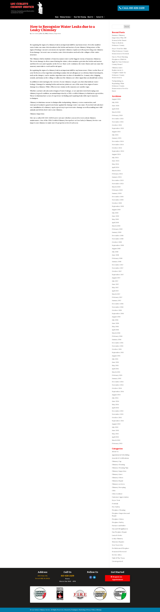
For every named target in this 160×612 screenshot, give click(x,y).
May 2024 (115, 164)
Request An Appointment (117, 578)
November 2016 (117, 307)
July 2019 (115, 213)
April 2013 (115, 437)
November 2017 (117, 268)
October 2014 (117, 388)
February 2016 (117, 336)
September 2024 (118, 151)
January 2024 (116, 177)
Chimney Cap (116, 461)
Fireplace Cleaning (118, 510)
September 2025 (118, 128)
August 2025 (116, 132)
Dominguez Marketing (78, 610)
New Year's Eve (117, 545)
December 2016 (117, 304)
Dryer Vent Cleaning (80, 17)
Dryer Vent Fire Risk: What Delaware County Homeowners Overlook (120, 51)
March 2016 (116, 333)
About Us (90, 17)
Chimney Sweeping (119, 487)
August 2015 (116, 356)
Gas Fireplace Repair (119, 532)
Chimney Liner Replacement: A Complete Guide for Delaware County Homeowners (119, 73)
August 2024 (116, 154)
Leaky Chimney (117, 538)
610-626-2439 (67, 575)
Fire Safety (116, 507)
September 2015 (118, 352)
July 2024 (115, 157)
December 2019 (117, 196)
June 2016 (115, 323)
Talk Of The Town (118, 558)
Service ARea (116, 555)
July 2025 (115, 135)
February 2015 (117, 375)
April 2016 (115, 330)
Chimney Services (65, 17)
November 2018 (117, 239)
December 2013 (117, 411)
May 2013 (115, 434)
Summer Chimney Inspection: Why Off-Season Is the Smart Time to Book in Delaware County (119, 40)
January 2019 (116, 232)
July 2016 (115, 320)
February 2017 (117, 297)
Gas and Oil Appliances (120, 529)
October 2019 (117, 203)
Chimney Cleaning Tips (120, 468)
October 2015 (117, 349)
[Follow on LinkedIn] (94, 577)
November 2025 (118, 122)
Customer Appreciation (120, 497)
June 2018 (115, 255)
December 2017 (117, 265)
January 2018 (116, 261)
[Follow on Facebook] (90, 577)
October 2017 (117, 271)
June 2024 (115, 161)
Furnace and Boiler (119, 525)
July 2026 (115, 102)
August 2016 (116, 317)
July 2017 (115, 281)
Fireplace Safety (118, 522)
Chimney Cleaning (118, 464)
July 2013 (115, 427)
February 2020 (117, 190)
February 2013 (117, 443)
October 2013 (117, 417)
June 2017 (115, 284)
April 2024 (115, 167)
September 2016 (118, 313)
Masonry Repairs (118, 542)
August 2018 (116, 248)
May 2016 (115, 326)
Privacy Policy (90, 610)
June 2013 (115, 430)
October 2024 (117, 148)
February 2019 (117, 229)
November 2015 (117, 346)
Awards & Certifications (120, 458)
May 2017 (115, 287)
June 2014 (115, 401)
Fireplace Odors (118, 519)
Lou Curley (35, 33)
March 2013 (116, 440)
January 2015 (116, 378)
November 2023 (118, 183)
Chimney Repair (117, 481)
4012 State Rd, (43, 576)
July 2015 (115, 359)
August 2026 (116, 99)
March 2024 (116, 170)
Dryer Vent (116, 500)
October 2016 (117, 310)
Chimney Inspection (55, 33)
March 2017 (116, 294)
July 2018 (115, 252)
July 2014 (115, 398)
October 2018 (117, 242)
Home (57, 17)
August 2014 (116, 395)
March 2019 (116, 226)
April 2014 (115, 408)
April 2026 (115, 109)
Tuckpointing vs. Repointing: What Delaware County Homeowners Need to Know (120, 86)
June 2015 (115, 362)
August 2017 (116, 278)
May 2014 (115, 404)
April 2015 (115, 369)
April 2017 (115, 291)
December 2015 (117, 343)
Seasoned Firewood (119, 551)
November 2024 (118, 144)
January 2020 (116, 193)
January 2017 (116, 300)
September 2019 (118, 206)
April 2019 (115, 222)
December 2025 (118, 119)
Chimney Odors (117, 477)
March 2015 (116, 372)
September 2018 (118, 245)
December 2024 (118, 141)
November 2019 (117, 200)
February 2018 (117, 258)
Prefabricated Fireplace (120, 548)
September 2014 (118, 391)
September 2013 (118, 421)
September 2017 (118, 274)
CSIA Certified (117, 494)
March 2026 (116, 112)
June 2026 (115, 105)
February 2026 (117, 115)
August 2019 (116, 209)
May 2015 (115, 365)
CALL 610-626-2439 (133, 8)
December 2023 (118, 180)
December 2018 (117, 235)
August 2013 (116, 424)
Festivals (115, 503)
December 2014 (117, 382)
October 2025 (117, 125)
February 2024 (117, 174)
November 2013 (117, 414)
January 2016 (116, 339)
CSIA (113, 490)
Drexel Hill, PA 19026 (42, 578)
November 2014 (117, 385)
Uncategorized (117, 561)
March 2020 (116, 187)
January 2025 (116, 138)
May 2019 (115, 219)
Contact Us (99, 17)
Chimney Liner (117, 474)
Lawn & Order (117, 535)
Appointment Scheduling (120, 455)
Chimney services (118, 484)
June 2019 (115, 216)
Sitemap (98, 610)
